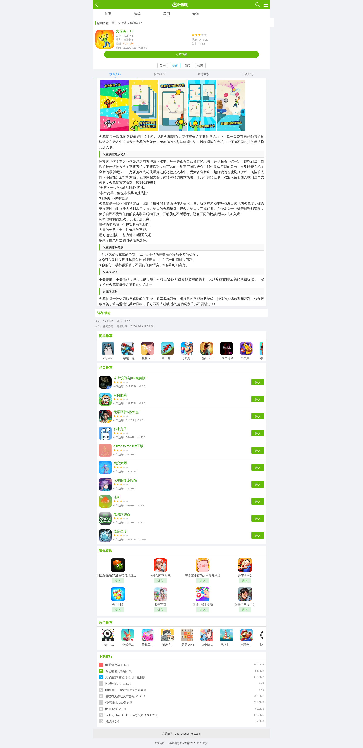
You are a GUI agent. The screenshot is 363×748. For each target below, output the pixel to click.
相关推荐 (159, 74)
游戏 (137, 13)
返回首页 (159, 743)
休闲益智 (128, 43)
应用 (166, 13)
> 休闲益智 (135, 23)
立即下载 (181, 54)
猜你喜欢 (203, 74)
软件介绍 (115, 74)
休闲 (175, 65)
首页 (108, 13)
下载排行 (248, 74)
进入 (258, 382)
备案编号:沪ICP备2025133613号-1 (189, 743)
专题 (195, 13)
